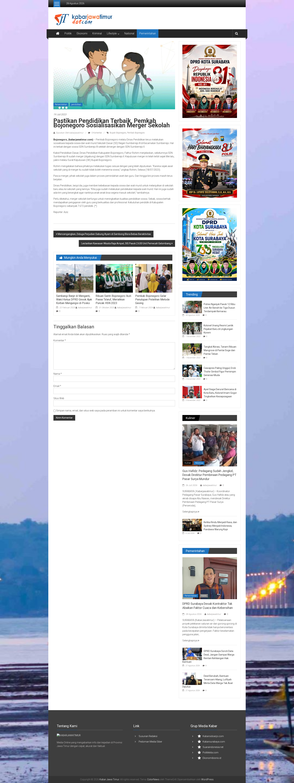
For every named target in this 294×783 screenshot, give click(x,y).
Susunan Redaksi (148, 736)
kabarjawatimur (85, 307)
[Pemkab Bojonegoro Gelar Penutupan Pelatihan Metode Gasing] (153, 278)
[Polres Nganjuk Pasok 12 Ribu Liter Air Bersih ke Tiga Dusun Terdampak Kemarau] (192, 306)
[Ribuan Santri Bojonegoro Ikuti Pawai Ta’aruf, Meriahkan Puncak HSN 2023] (114, 278)
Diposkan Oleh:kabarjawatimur (69, 133)
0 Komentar (96, 133)
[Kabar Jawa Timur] (57, 33)
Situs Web (58, 398)
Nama (57, 373)
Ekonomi (82, 33)
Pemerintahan (147, 33)
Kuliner (188, 463)
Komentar (59, 340)
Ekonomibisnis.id (212, 758)
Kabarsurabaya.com (214, 741)
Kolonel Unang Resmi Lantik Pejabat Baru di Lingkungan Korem (218, 329)
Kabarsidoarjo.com (213, 736)
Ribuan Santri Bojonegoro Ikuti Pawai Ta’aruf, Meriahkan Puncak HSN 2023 (113, 299)
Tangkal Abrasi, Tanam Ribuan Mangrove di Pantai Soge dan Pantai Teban (220, 350)
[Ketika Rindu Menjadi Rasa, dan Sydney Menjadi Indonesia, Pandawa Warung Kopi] (192, 524)
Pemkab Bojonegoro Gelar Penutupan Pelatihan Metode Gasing (152, 299)
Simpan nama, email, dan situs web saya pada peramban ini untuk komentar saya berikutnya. (105, 410)
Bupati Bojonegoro (118, 133)
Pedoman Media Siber (150, 741)
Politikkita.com (210, 752)
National (129, 33)
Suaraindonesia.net (213, 747)
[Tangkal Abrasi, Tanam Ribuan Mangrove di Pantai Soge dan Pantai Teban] (192, 349)
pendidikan (76, 104)
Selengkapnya (190, 511)
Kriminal (97, 33)
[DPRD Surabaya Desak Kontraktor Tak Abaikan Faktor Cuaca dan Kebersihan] (209, 578)
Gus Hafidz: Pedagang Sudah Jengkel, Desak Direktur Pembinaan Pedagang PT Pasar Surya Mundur (209, 475)
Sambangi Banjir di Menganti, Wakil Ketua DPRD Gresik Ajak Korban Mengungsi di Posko (74, 299)
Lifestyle (112, 33)
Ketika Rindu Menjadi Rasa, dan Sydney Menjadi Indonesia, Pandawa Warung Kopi (220, 526)
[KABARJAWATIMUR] (69, 735)
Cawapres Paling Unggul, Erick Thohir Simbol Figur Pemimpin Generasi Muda (220, 372)
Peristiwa (199, 463)
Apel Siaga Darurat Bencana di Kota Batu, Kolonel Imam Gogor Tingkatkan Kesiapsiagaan (220, 393)
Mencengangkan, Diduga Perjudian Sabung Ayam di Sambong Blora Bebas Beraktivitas (104, 234)
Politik (68, 33)
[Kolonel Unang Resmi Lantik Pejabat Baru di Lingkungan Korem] (192, 328)
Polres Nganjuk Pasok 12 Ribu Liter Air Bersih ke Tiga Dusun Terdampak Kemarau (219, 308)
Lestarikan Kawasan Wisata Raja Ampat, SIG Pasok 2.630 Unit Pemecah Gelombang (126, 243)
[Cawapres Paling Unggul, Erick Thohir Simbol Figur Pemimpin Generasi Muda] (192, 370)
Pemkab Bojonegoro (136, 133)
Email (57, 386)
